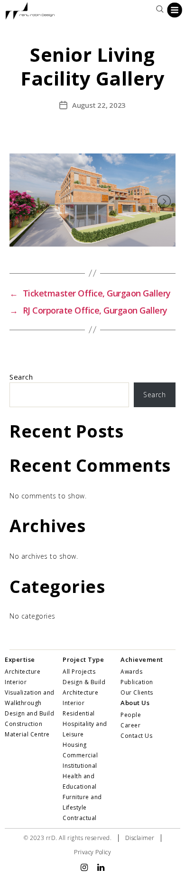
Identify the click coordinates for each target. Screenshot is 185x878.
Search (21, 377)
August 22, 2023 (99, 105)
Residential (79, 713)
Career (130, 725)
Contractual (80, 818)
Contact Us (136, 736)
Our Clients (136, 692)
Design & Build (84, 682)
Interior (73, 703)
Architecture (80, 692)
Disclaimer (140, 838)
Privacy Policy (92, 852)
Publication (136, 682)
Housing (75, 745)
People (130, 715)
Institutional (80, 766)
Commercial (80, 755)
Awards (131, 672)
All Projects (79, 672)
